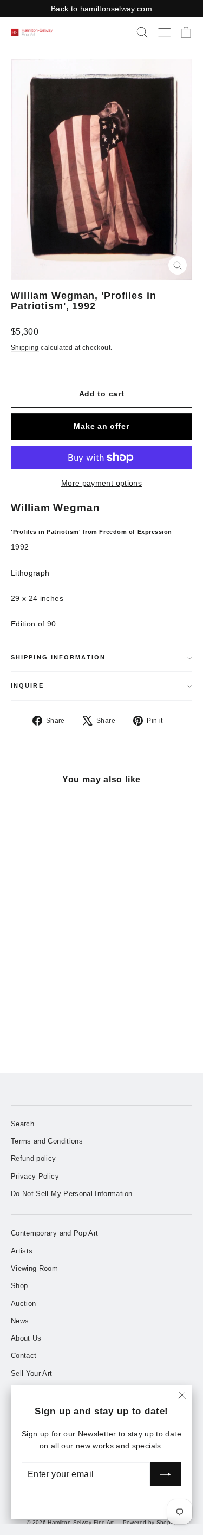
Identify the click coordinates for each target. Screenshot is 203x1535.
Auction (23, 1303)
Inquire (27, 685)
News (20, 1321)
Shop (19, 1286)
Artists (21, 1251)
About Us (26, 1338)
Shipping (25, 347)
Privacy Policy (35, 1176)
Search (22, 1124)
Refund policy (33, 1158)
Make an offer (101, 426)
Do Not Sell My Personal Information (71, 1194)
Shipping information (58, 657)
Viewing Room (34, 1268)
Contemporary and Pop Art (54, 1233)
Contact (23, 1355)
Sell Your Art (32, 1373)
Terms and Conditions (47, 1141)
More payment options (101, 483)
